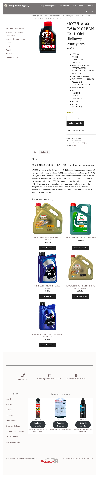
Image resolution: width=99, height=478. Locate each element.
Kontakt (90, 6)
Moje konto (78, 6)
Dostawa (9, 415)
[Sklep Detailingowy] (6, 6)
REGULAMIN (90, 458)
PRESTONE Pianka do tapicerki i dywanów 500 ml (38, 430)
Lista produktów (12, 437)
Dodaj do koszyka (75, 123)
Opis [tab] (35, 152)
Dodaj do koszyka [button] (47, 248)
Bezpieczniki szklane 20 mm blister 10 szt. (60, 430)
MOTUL (73, 145)
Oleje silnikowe (54, 15)
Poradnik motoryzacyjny (15, 431)
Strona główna (37, 15)
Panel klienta (11, 421)
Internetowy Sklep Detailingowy (19, 458)
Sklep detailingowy (48, 6)
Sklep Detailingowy (19, 6)
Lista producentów (13, 442)
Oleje (45, 15)
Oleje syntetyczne (67, 15)
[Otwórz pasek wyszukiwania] (92, 12)
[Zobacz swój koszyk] (86, 11)
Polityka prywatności (67, 458)
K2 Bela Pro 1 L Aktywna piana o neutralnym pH (83, 430)
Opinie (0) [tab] (45, 152)
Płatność (9, 410)
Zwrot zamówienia (13, 426)
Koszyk (8, 399)
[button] (60, 24)
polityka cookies (80, 458)
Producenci (64, 6)
